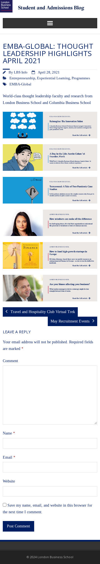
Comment (10, 361)
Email (9, 457)
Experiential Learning (53, 78)
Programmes (81, 78)
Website (9, 481)
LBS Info (21, 72)
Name (9, 433)
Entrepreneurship (22, 78)
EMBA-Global (20, 84)
